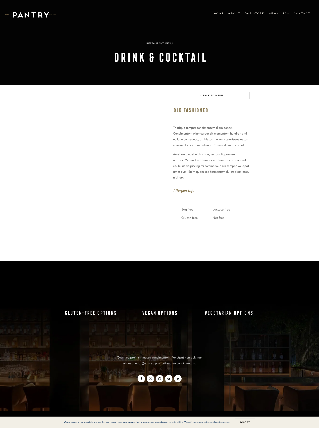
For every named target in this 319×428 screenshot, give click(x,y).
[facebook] (141, 378)
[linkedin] (178, 378)
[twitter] (150, 378)
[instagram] (159, 378)
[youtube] (168, 378)
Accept (245, 422)
